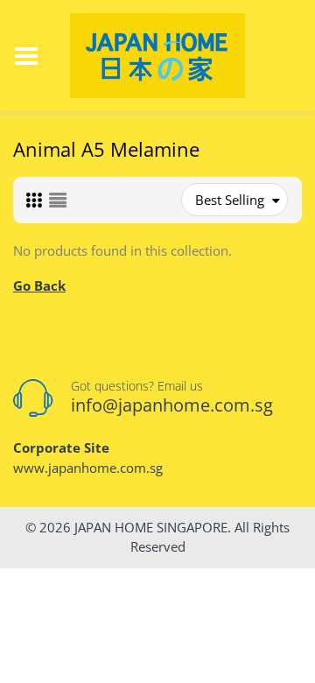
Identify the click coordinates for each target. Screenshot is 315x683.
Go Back (39, 285)
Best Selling (229, 199)
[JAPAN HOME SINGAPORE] (157, 54)
